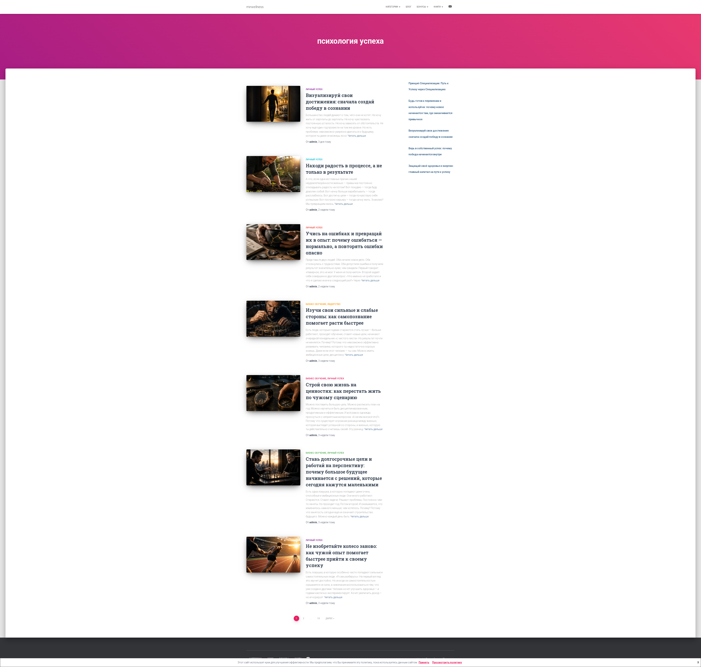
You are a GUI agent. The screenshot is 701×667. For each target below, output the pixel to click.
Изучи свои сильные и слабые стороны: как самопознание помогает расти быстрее (342, 316)
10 (318, 618)
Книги (437, 6)
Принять (424, 662)
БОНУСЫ (421, 6)
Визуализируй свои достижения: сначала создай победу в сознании (340, 101)
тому (324, 141)
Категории (392, 6)
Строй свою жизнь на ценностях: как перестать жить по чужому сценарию (343, 391)
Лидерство (333, 304)
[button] (399, 6)
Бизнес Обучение (316, 304)
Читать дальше (357, 135)
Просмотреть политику (447, 662)
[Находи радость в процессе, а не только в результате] (273, 174)
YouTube (450, 7)
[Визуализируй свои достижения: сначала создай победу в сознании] (273, 104)
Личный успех (314, 89)
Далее (329, 618)
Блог (408, 6)
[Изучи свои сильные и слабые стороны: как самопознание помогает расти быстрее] (273, 319)
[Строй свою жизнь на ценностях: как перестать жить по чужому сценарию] (273, 393)
